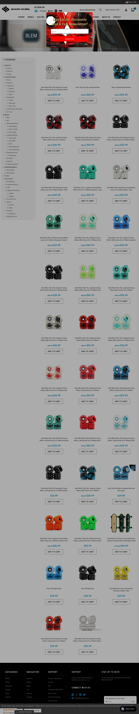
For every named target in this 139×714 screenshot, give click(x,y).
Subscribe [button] (69, 39)
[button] (90, 14)
